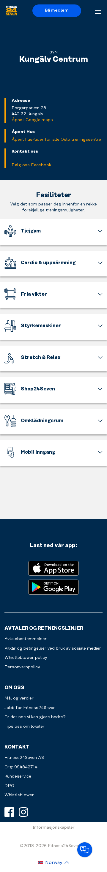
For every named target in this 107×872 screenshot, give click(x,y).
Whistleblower (19, 795)
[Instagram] (23, 812)
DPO (9, 786)
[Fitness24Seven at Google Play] (53, 586)
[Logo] (11, 10)
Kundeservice (17, 776)
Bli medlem (57, 10)
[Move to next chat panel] (84, 849)
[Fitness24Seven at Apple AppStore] (53, 568)
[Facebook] (9, 812)
